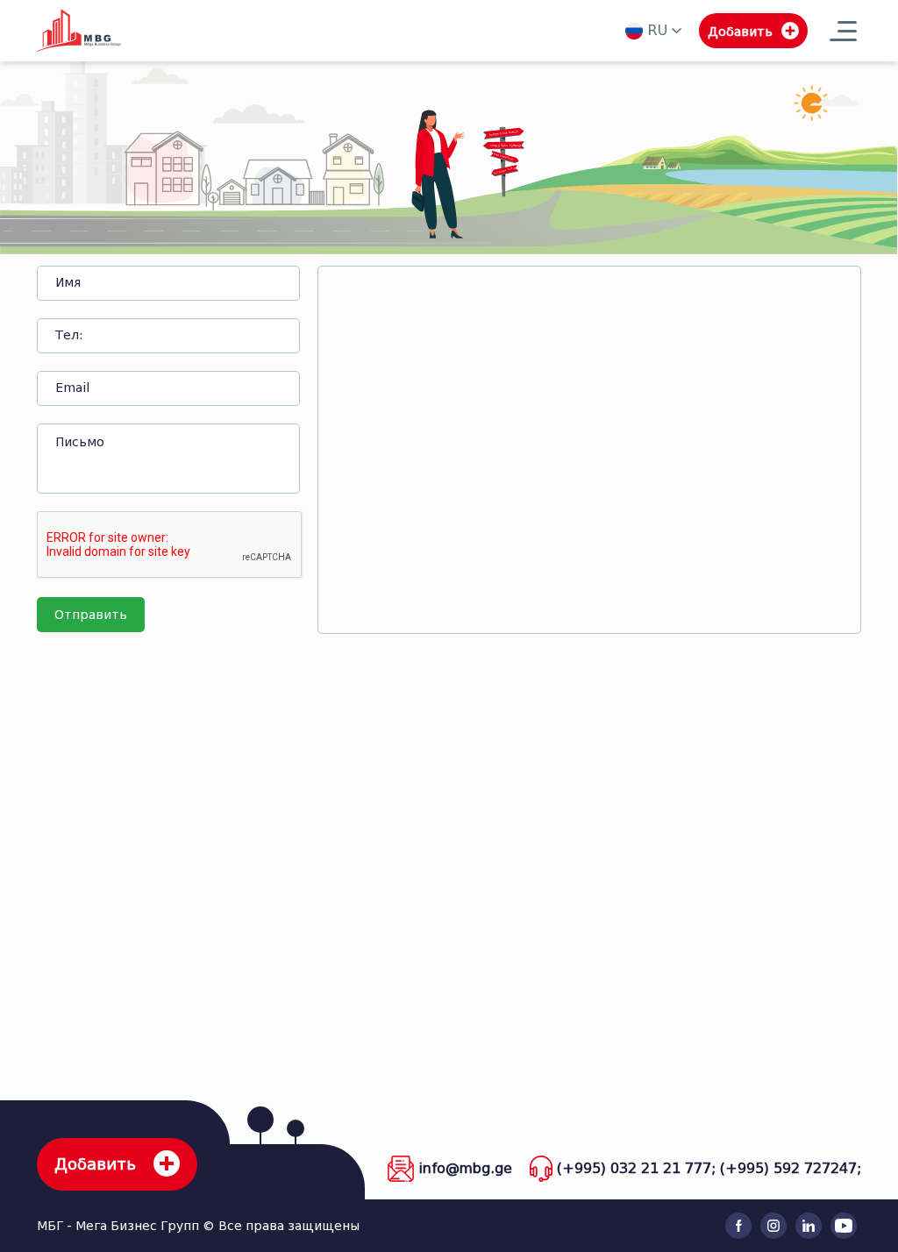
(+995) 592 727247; (790, 1168)
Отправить (90, 615)
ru (657, 30)
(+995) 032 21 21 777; (636, 1168)
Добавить (95, 1164)
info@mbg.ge (465, 1168)
